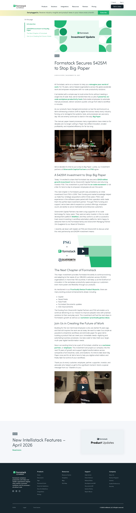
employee (68, 348)
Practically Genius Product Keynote (84, 289)
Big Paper (97, 117)
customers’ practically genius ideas (95, 318)
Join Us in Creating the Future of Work (39, 36)
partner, (57, 348)
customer (106, 345)
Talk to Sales (117, 6)
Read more (16, 450)
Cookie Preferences (114, 483)
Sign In (122, 2)
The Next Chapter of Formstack (37, 33)
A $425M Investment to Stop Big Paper (38, 29)
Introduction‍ (31, 24)
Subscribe (103, 12)
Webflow (75, 217)
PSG (92, 169)
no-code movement (98, 185)
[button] (44, 6)
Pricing (94, 6)
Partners (85, 6)
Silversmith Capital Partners (75, 169)
